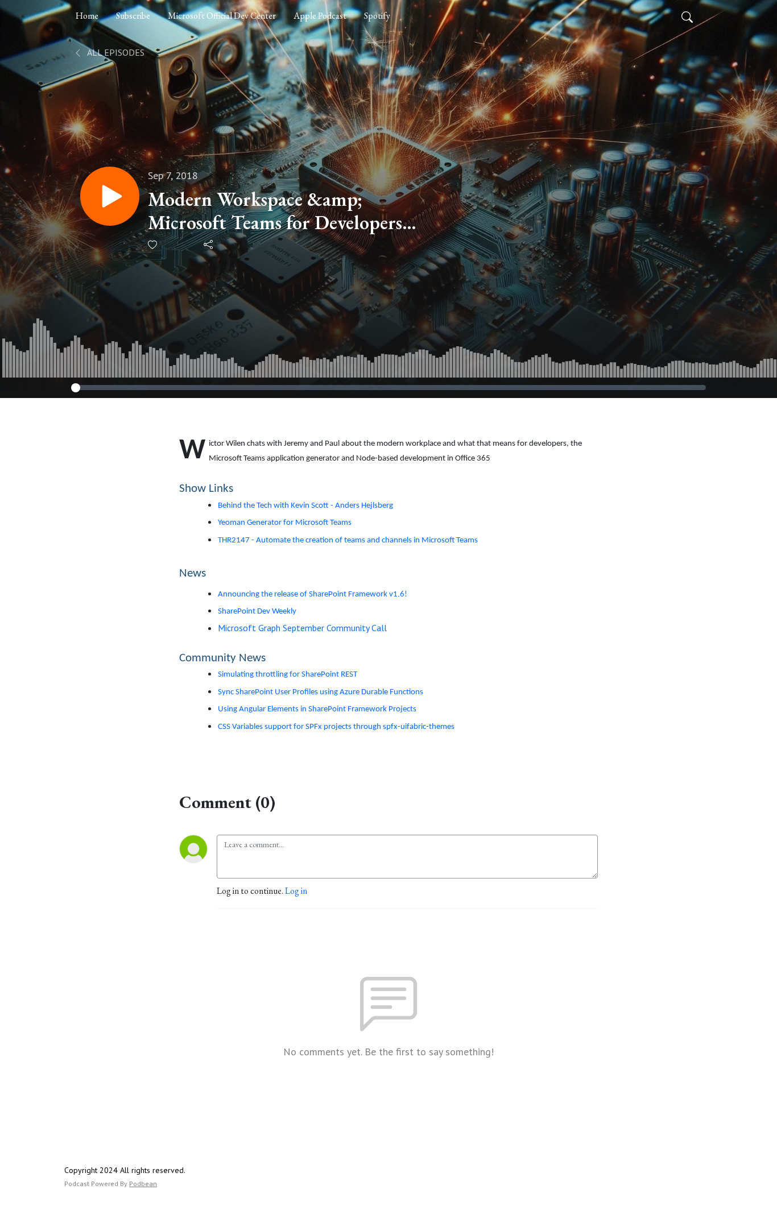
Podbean (143, 1183)
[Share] (209, 244)
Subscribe (133, 16)
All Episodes (114, 52)
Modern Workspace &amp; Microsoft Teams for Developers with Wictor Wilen (275, 211)
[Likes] (153, 245)
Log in (296, 891)
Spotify (377, 16)
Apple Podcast (320, 16)
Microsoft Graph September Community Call (302, 627)
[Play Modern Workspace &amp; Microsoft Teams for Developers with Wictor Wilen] (109, 196)
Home (87, 16)
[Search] (687, 16)
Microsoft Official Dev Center (222, 16)
